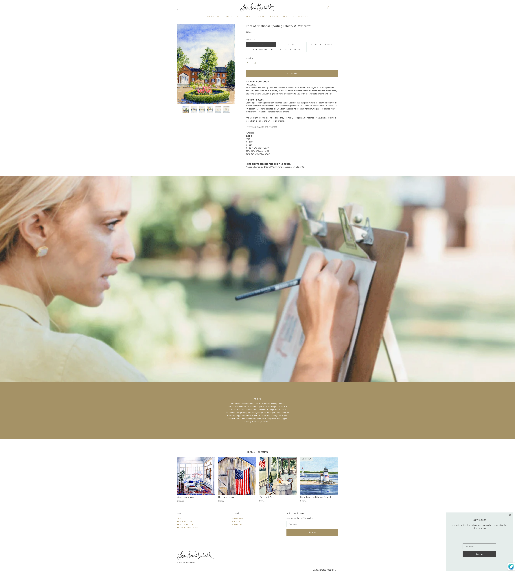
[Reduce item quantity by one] (247, 64)
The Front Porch (267, 497)
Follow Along (299, 16)
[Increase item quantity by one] (255, 64)
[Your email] (312, 524)
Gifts (239, 16)
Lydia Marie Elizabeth (188, 562)
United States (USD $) (324, 570)
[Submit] (180, 9)
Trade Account (185, 521)
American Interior (186, 497)
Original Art (213, 16)
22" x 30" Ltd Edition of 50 (261, 49)
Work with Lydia (279, 16)
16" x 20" (291, 44)
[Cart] (334, 8)
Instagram (237, 518)
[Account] (328, 8)
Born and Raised (226, 497)
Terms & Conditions (187, 528)
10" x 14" (260, 44)
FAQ (179, 518)
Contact (261, 16)
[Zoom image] (206, 64)
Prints (228, 16)
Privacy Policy (185, 524)
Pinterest (237, 524)
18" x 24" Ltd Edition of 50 (321, 44)
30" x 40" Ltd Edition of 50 (291, 49)
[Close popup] (510, 515)
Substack (237, 521)
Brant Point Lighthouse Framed (315, 497)
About (249, 16)
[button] (183, 64)
